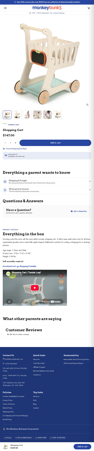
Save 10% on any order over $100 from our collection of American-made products (48, 2)
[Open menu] (5, 8)
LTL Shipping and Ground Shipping (15, 415)
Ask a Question (80, 211)
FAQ (34, 400)
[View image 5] (47, 114)
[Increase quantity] (15, 143)
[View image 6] (57, 114)
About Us (36, 359)
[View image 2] (17, 114)
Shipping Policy (8, 411)
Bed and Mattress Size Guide (43, 371)
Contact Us (37, 375)
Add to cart (55, 142)
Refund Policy (7, 408)
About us (36, 396)
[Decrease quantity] (5, 143)
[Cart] (88, 8)
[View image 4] (37, 114)
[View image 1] (7, 114)
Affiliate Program (39, 367)
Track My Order (39, 363)
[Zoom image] (87, 104)
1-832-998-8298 (11, 363)
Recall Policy (7, 419)
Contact (36, 408)
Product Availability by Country (13, 396)
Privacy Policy (7, 400)
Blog (34, 404)
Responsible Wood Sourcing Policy (76, 359)
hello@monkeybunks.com (14, 359)
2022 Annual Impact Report (73, 363)
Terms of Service (9, 404)
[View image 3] (27, 114)
